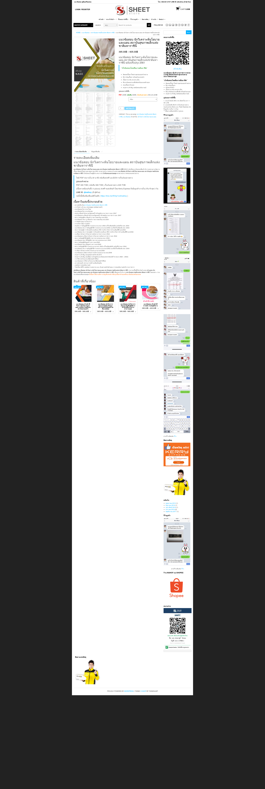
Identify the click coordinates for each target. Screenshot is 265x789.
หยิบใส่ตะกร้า (130, 108)
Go (149, 25)
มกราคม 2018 (170, 509)
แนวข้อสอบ (85, 32)
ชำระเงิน (153, 19)
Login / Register (82, 9)
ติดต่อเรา (161, 19)
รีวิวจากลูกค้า (134, 19)
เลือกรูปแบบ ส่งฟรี (123, 98)
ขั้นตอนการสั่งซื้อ (123, 19)
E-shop (143, 691)
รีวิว (175, 436)
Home (78, 32)
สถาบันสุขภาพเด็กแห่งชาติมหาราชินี (102, 32)
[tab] (81, 151)
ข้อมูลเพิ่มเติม (95, 151)
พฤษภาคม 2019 (171, 503)
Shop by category (80, 25)
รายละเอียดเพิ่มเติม (81, 151)
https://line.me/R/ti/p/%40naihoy (114, 195)
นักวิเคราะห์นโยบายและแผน (147, 117)
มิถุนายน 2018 (170, 505)
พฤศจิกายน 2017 (171, 511)
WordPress (129, 691)
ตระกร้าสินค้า (110, 19)
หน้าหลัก (101, 19)
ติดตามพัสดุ (145, 19)
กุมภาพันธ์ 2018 (171, 507)
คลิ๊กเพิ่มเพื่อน (177, 69)
